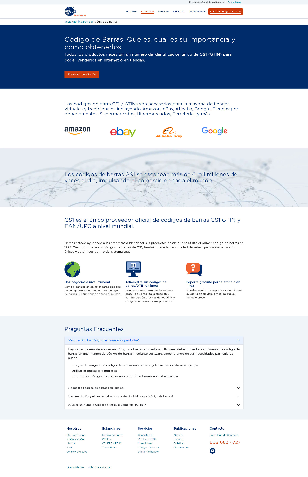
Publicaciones (198, 11)
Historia (70, 443)
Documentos (181, 447)
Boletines (179, 443)
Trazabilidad (109, 447)
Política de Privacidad (99, 467)
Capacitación (146, 435)
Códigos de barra (148, 447)
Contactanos (234, 2)
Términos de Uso (75, 467)
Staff (69, 447)
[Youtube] (212, 451)
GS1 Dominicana (75, 435)
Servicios (163, 11)
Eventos (179, 439)
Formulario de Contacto (224, 435)
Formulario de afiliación (82, 74)
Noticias (179, 435)
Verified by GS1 (147, 439)
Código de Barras (112, 435)
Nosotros (131, 11)
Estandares (147, 11)
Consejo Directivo (76, 451)
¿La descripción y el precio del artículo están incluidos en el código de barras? (120, 396)
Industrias (179, 11)
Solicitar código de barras (225, 11)
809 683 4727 (225, 442)
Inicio (68, 21)
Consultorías (145, 443)
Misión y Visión (75, 439)
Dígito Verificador (148, 451)
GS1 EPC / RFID (111, 443)
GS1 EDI (106, 439)
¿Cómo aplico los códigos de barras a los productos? (104, 340)
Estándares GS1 (83, 21)
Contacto (217, 428)
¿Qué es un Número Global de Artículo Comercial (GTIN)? (107, 404)
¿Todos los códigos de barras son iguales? (96, 387)
